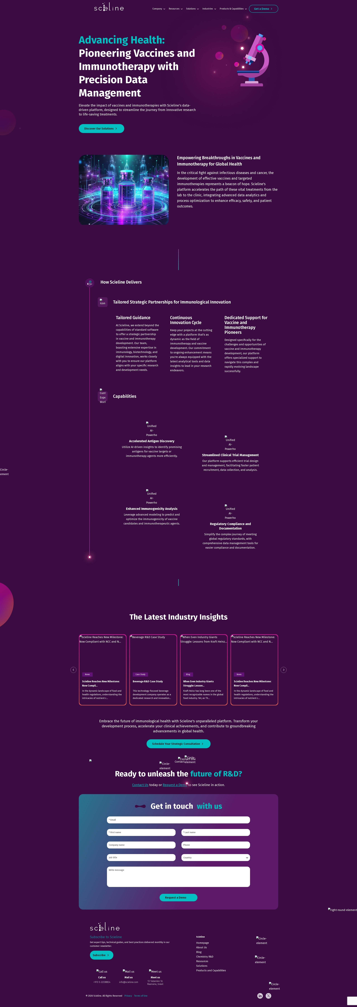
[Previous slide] (73, 670)
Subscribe (99, 955)
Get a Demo (261, 8)
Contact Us (140, 785)
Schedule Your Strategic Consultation (176, 743)
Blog (199, 952)
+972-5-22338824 (101, 982)
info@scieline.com (128, 982)
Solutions (191, 8)
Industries (207, 8)
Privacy (128, 995)
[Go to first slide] (284, 670)
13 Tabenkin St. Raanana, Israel (155, 982)
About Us (201, 947)
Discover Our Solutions (99, 128)
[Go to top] (347, 997)
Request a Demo (175, 785)
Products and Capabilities (211, 970)
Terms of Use (140, 995)
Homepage (202, 942)
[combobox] (215, 857)
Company (157, 8)
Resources (174, 8)
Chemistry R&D (204, 956)
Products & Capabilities (232, 8)
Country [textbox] (187, 857)
